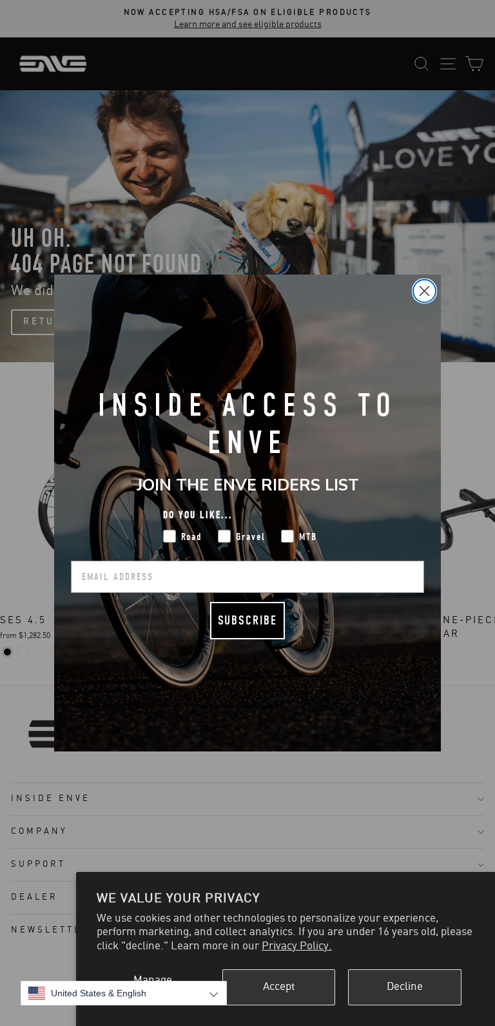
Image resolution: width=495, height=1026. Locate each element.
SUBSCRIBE (247, 620)
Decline (405, 987)
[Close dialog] (424, 291)
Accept (279, 987)
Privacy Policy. (297, 946)
